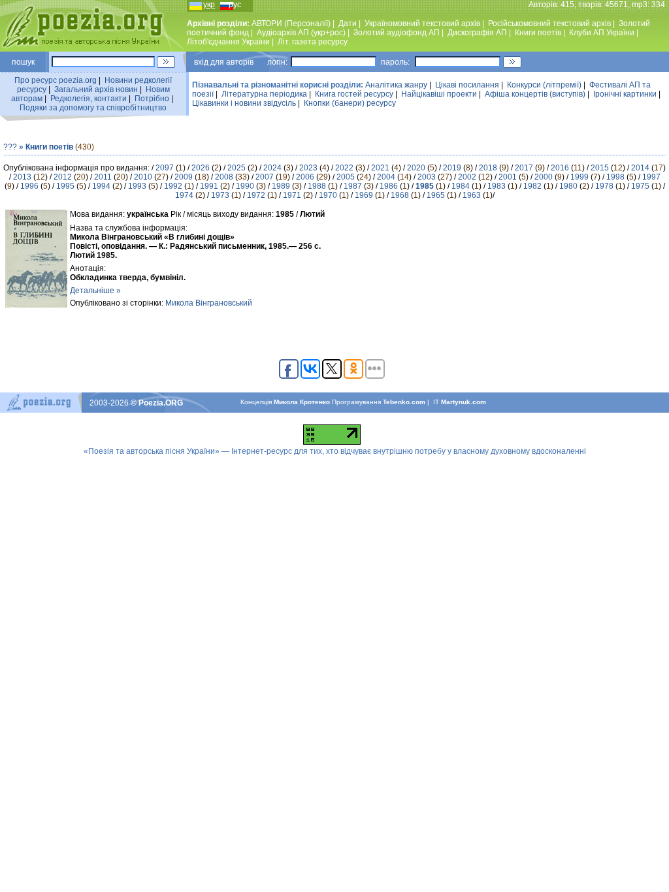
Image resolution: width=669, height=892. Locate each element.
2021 (380, 167)
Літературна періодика (264, 94)
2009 (183, 177)
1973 (220, 195)
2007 (264, 177)
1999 (579, 177)
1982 (532, 186)
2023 (308, 167)
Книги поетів (49, 146)
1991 (209, 186)
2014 (640, 167)
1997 (651, 177)
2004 (386, 177)
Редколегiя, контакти (88, 98)
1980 (568, 186)
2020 (416, 167)
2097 (164, 167)
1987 (353, 186)
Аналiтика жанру (396, 84)
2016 (560, 167)
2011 (103, 177)
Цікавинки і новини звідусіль (244, 103)
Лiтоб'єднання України (228, 41)
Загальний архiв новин (96, 89)
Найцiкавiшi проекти (439, 94)
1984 (460, 186)
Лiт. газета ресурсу (313, 41)
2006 (305, 177)
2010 (143, 177)
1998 (615, 177)
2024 (272, 167)
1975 (640, 186)
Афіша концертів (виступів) (535, 94)
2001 (507, 177)
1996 (29, 186)
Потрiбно (152, 98)
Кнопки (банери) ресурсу (350, 103)
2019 (452, 167)
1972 (256, 195)
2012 (63, 177)
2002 (467, 177)
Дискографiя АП (477, 32)
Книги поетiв (538, 32)
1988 (317, 186)
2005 (345, 177)
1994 (101, 186)
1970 (328, 195)
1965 (436, 195)
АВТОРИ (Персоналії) (291, 23)
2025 (236, 167)
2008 (224, 177)
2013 (22, 177)
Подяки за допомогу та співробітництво (93, 107)
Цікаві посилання (467, 84)
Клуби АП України (601, 32)
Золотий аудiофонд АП (396, 32)
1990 (245, 186)
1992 (173, 186)
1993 (137, 186)
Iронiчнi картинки (625, 94)
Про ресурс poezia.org (55, 80)
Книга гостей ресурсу (354, 94)
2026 (200, 167)
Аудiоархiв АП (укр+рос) (301, 32)
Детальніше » (95, 290)
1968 (400, 195)
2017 (524, 167)
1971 (292, 195)
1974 (184, 195)
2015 (600, 167)
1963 (472, 195)
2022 (344, 167)
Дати (347, 23)
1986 (389, 186)
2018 (488, 167)
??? (10, 146)
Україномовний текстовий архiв (422, 23)
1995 (65, 186)
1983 (496, 186)
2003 (426, 177)
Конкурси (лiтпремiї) (544, 84)
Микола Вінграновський (208, 303)
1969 (364, 195)
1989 (281, 186)
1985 (425, 186)
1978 (604, 186)
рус (235, 4)
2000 (543, 177)
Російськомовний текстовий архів (549, 23)
